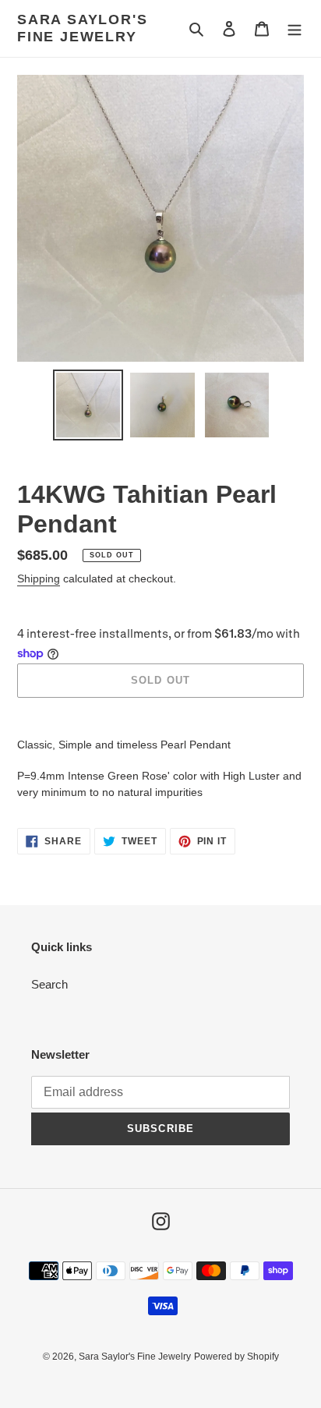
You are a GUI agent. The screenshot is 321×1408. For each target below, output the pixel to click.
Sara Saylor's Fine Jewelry (82, 28)
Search (49, 984)
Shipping (38, 578)
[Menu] (294, 28)
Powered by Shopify (236, 1356)
